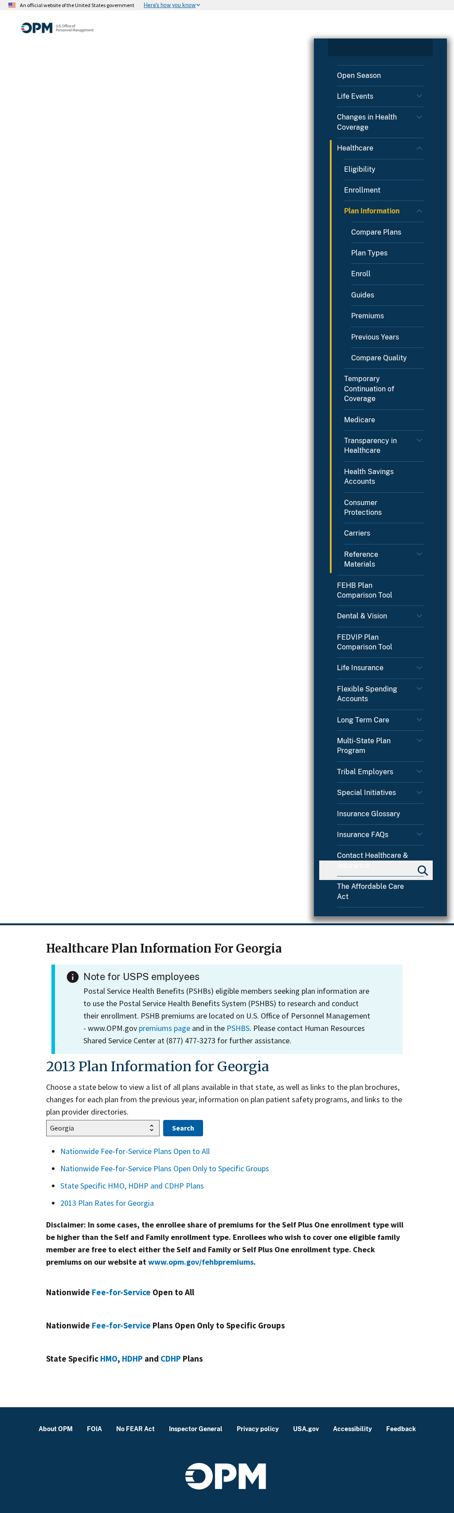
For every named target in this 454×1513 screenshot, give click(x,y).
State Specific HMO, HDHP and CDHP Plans (132, 1186)
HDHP (132, 1358)
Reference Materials (361, 559)
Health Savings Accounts (369, 476)
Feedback (401, 1428)
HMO (108, 1358)
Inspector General (196, 1428)
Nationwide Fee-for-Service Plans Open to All (135, 1151)
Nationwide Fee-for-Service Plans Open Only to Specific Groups (164, 1168)
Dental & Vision (362, 616)
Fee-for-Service (121, 1292)
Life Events (355, 96)
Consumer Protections (363, 507)
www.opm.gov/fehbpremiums (201, 1262)
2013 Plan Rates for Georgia (107, 1203)
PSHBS (238, 1028)
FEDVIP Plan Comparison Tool (364, 642)
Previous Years (375, 337)
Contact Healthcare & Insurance (372, 860)
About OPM (56, 1428)
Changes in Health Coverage (367, 122)
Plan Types (369, 253)
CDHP (170, 1358)
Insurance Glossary (368, 814)
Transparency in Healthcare (370, 445)
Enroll (361, 274)
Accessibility (352, 1428)
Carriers (357, 533)
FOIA (94, 1428)
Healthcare (355, 148)
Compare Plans (376, 232)
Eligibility (360, 169)
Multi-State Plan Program (364, 746)
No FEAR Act (135, 1428)
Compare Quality (379, 358)
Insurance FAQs (362, 834)
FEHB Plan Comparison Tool (364, 590)
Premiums (367, 316)
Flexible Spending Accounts (367, 694)
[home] (57, 28)
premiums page (164, 1028)
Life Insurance (360, 668)
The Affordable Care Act (370, 891)
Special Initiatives (366, 792)
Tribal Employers (365, 772)
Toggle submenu (420, 97)
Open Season (359, 75)
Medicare (359, 420)
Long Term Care (363, 720)
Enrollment (362, 190)
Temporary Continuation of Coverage (369, 388)
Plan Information (371, 211)
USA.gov (306, 1428)
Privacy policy (258, 1428)
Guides (362, 295)
